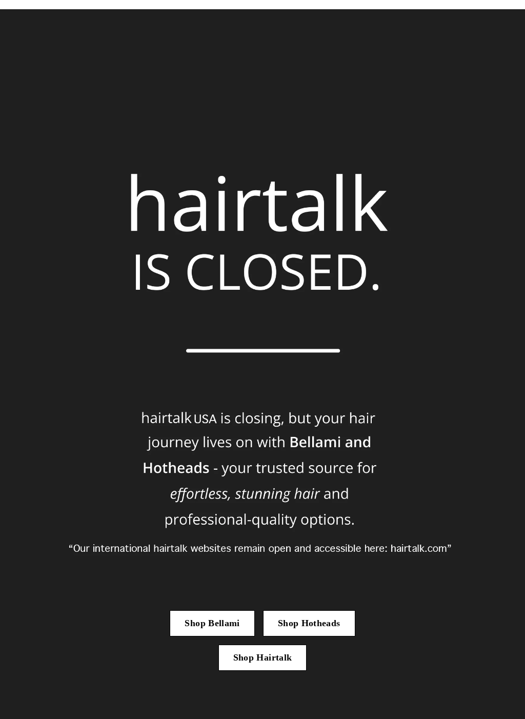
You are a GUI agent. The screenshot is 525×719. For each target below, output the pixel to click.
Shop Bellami (212, 623)
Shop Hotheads (309, 623)
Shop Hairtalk (262, 657)
